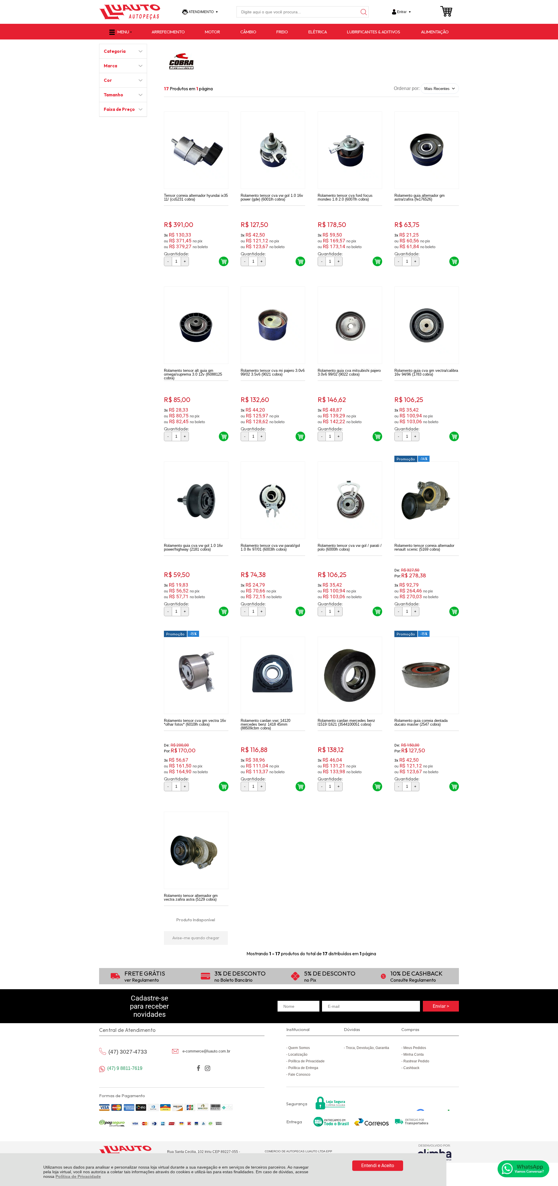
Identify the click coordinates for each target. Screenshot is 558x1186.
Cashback (411, 1068)
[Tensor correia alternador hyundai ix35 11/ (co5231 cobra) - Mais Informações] (196, 150)
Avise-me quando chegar (195, 937)
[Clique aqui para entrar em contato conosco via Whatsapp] (523, 1168)
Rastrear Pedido (416, 1061)
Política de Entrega (303, 1068)
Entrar (402, 12)
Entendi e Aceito (377, 1165)
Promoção (406, 459)
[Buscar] (363, 12)
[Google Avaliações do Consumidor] (435, 1103)
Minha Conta (413, 1054)
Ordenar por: (407, 88)
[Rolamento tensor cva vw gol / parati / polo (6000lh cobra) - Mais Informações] (350, 500)
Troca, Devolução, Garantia (367, 1048)
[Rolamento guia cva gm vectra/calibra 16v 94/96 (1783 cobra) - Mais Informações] (427, 325)
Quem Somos (299, 1048)
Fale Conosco (299, 1075)
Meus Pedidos (414, 1048)
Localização (297, 1054)
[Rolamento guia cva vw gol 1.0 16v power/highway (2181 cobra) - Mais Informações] (196, 500)
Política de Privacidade (78, 1176)
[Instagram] (207, 1068)
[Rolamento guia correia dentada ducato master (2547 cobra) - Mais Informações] (427, 675)
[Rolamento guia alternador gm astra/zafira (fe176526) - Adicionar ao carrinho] (454, 261)
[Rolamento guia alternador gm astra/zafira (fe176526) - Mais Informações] (427, 150)
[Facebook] (198, 1068)
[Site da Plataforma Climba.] (434, 1152)
